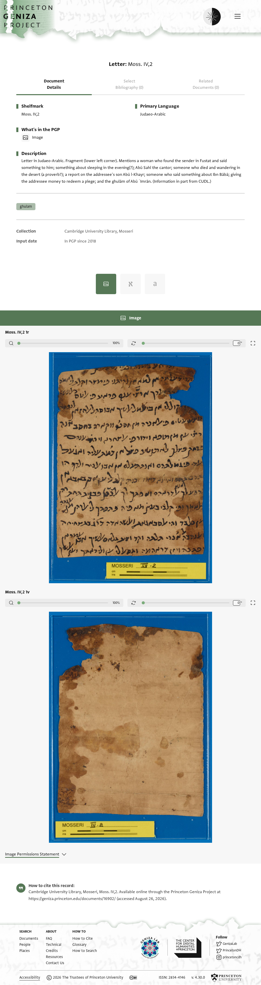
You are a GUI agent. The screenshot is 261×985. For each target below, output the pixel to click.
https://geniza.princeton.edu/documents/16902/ (72, 898)
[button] (29, 19)
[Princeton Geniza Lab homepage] (154, 947)
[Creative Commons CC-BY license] (133, 978)
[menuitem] (28, 938)
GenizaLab (230, 944)
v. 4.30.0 (198, 977)
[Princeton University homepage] (226, 977)
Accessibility (29, 977)
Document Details (54, 84)
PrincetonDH (232, 950)
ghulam (26, 206)
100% (116, 343)
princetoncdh (232, 957)
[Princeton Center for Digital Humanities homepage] (192, 947)
